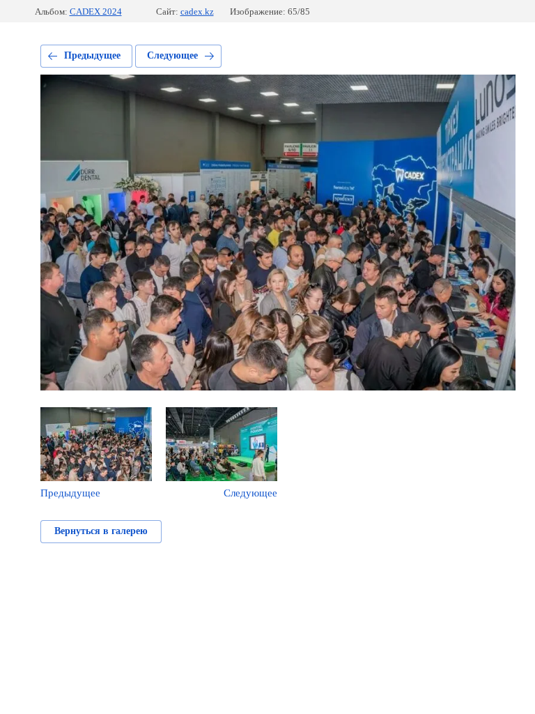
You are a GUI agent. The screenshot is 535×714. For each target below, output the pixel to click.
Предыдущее (92, 55)
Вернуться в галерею (101, 531)
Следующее (172, 55)
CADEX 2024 (96, 11)
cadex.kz (197, 11)
